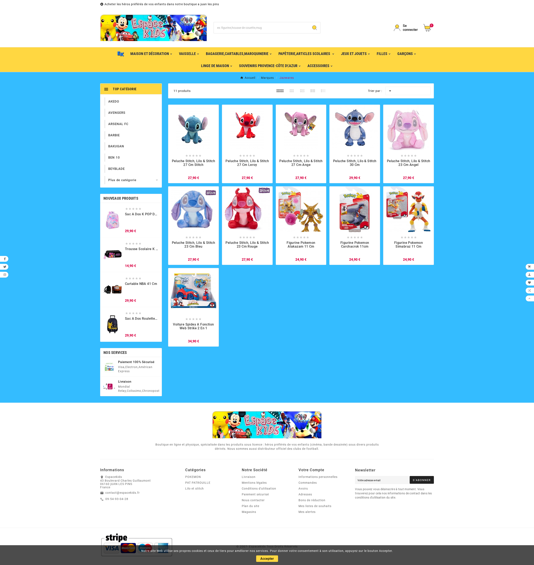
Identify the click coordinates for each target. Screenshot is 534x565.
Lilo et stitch (194, 488)
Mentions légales (254, 482)
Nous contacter (253, 500)
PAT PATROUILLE (197, 482)
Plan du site (250, 506)
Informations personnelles (318, 477)
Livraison (249, 477)
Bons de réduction (311, 500)
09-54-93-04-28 (116, 499)
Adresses (305, 494)
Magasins (249, 512)
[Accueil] (120, 53)
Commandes (307, 482)
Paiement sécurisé (255, 494)
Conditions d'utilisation (259, 488)
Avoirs (303, 488)
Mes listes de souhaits (314, 506)
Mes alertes (307, 512)
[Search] (314, 27)
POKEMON (193, 477)
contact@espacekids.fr (122, 492)
